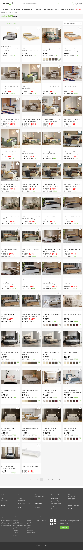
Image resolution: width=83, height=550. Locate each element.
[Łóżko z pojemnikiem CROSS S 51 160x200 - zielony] (31, 203)
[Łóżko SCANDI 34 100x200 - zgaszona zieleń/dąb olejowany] (10, 138)
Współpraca (30, 522)
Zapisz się (64, 527)
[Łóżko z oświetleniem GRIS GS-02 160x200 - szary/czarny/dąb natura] (10, 35)
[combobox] (72, 23)
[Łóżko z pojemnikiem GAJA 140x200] (72, 339)
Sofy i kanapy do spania (57, 501)
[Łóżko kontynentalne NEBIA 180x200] (51, 301)
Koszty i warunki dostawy (19, 525)
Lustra (36, 500)
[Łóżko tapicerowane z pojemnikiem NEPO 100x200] (72, 377)
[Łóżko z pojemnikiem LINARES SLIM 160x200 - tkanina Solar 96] (10, 453)
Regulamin (15, 520)
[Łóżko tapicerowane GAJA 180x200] (51, 339)
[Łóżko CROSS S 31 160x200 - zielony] (10, 236)
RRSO (14, 55)
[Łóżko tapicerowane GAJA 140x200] (31, 339)
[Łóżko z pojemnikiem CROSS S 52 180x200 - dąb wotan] (72, 268)
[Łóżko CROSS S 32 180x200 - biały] (51, 203)
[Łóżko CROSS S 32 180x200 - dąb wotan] (10, 301)
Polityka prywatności (18, 522)
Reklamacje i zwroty (18, 523)
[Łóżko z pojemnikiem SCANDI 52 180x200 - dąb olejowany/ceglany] (51, 171)
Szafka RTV (71, 500)
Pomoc (15, 527)
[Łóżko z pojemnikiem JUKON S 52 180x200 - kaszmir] (31, 106)
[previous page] (12, 479)
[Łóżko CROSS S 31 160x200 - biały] (31, 268)
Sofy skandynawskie (56, 503)
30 (59, 479)
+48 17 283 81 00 (42, 520)
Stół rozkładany (72, 494)
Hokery (3, 505)
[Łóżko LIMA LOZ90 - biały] (31, 453)
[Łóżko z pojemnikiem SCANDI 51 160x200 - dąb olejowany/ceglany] (72, 138)
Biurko (3, 495)
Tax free (15, 535)
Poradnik (15, 532)
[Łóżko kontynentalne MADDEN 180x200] (51, 377)
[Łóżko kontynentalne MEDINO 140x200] (72, 415)
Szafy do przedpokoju (73, 505)
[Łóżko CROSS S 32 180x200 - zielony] (31, 236)
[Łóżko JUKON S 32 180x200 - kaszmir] (10, 73)
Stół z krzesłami (72, 496)
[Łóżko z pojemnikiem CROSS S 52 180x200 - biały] (51, 236)
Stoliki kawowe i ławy (24, 503)
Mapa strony (30, 530)
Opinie (28, 527)
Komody (20, 495)
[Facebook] (51, 520)
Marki (28, 528)
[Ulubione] (76, 3)
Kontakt (29, 520)
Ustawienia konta (5, 523)
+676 (59, 324)
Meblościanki (38, 503)
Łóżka (19, 507)
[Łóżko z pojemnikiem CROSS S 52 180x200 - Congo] (51, 268)
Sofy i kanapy (55, 498)
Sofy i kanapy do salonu (57, 500)
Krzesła (20, 498)
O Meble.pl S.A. (30, 525)
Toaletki (70, 508)
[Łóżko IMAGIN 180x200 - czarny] (10, 377)
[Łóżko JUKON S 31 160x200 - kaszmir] (51, 73)
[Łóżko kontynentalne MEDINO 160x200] (10, 415)
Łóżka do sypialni (39, 494)
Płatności (15, 530)
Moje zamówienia (5, 522)
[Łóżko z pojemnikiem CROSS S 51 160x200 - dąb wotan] (31, 301)
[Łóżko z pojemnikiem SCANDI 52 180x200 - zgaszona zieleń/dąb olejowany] (51, 138)
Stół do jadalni (54, 508)
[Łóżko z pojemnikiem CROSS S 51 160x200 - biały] (10, 268)
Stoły (52, 507)
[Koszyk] (80, 3)
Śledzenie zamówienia (6, 520)
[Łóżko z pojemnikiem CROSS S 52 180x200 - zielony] (10, 203)
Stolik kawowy (71, 498)
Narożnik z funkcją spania (57, 494)
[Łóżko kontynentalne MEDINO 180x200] (51, 415)
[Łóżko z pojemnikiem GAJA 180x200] (10, 339)
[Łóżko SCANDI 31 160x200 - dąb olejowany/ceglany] (31, 171)
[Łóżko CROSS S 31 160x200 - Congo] (72, 236)
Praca (28, 523)
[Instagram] (55, 520)
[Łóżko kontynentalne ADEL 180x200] (31, 415)
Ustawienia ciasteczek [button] (6, 525)
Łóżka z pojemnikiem (40, 496)
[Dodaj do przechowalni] (17, 28)
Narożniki (37, 507)
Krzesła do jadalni (22, 500)
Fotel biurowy (4, 500)
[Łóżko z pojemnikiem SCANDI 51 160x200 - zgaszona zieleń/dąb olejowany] (31, 138)
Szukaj (59, 4)
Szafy (69, 503)
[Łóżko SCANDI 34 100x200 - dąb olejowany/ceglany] (51, 106)
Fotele (3, 498)
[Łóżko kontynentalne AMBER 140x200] (72, 301)
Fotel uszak (3, 502)
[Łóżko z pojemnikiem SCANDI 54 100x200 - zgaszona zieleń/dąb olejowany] (31, 73)
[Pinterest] (51, 524)
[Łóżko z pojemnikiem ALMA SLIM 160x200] (51, 35)
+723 (59, 59)
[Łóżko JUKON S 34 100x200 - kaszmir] (72, 73)
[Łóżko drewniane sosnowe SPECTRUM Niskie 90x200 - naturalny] (31, 35)
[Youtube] (55, 524)
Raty (14, 528)
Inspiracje (15, 534)
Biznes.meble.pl (31, 532)
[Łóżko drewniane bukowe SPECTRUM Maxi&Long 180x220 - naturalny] (72, 35)
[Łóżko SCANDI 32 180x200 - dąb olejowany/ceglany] (72, 171)
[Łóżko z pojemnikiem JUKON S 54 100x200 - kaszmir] (10, 106)
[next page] (71, 479)
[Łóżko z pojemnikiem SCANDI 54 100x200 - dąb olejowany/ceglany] (10, 171)
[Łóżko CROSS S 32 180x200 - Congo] (72, 203)
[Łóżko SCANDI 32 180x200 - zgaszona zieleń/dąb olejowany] (72, 106)
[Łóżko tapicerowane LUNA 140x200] (31, 377)
